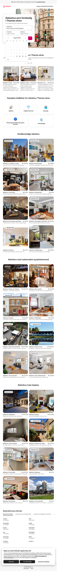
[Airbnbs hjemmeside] (7, 6)
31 (8, 59)
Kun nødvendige (27, 561)
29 (22, 56)
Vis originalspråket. (40, 2)
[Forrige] (25, 63)
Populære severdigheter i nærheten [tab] (42, 514)
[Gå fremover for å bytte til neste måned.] (25, 37)
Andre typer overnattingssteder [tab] (23, 514)
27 (16, 56)
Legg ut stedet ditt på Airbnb (45, 6)
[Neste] (31, 63)
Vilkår (32, 568)
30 (25, 56)
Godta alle (11, 561)
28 (19, 56)
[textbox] (12, 33)
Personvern (26, 568)
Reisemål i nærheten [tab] (8, 514)
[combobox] (19, 28)
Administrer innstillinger (43, 561)
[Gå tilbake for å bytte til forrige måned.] (8, 37)
